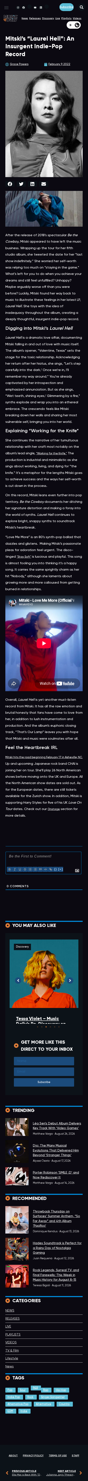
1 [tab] (37, 1027)
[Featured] (17, 1249)
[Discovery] (17, 1127)
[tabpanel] (44, 991)
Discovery (48, 18)
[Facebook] (24, 8)
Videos (77, 18)
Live (57, 18)
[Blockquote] (40, 869)
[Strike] (24, 869)
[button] (6, 7)
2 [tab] (42, 1027)
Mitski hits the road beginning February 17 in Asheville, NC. (44, 757)
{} (55, 869)
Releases (35, 18)
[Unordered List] (35, 869)
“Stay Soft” (24, 557)
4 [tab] (50, 1027)
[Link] (50, 869)
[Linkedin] (41, 8)
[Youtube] (35, 8)
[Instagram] (18, 8)
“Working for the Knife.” (51, 453)
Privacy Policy (33, 1455)
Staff (75, 1455)
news (25, 18)
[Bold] (9, 869)
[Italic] (14, 869)
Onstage (54, 809)
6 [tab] (59, 1027)
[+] (60, 869)
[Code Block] (45, 869)
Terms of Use (58, 1455)
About (13, 1455)
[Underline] (19, 869)
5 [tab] (55, 1027)
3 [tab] (46, 1027)
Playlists (66, 18)
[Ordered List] (29, 869)
